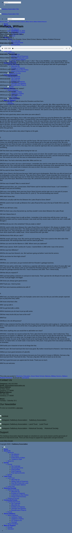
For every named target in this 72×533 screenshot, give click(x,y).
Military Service (29, 21)
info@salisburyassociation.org (15, 385)
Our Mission (15, 29)
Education (7, 21)
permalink (25, 378)
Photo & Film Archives (18, 71)
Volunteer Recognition (18, 83)
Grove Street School (16, 21)
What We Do (15, 66)
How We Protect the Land (19, 58)
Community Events (14, 76)
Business (2, 21)
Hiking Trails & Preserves (19, 56)
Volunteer (11, 529)
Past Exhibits (15, 44)
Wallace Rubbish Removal (40, 21)
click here (19, 408)
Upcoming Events (17, 42)
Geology (14, 97)
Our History (15, 456)
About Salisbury (13, 90)
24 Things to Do (16, 520)
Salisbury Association (36, 420)
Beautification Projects (18, 85)
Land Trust (7, 51)
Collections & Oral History (19, 70)
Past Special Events (18, 473)
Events (6, 463)
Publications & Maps (18, 457)
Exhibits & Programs (18, 68)
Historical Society (50, 428)
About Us (7, 451)
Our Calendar (15, 41)
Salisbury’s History (17, 93)
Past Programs (16, 471)
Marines (23, 21)
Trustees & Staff (16, 459)
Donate (10, 527)
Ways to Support (10, 100)
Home (6, 24)
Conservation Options (18, 59)
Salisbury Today (16, 92)
